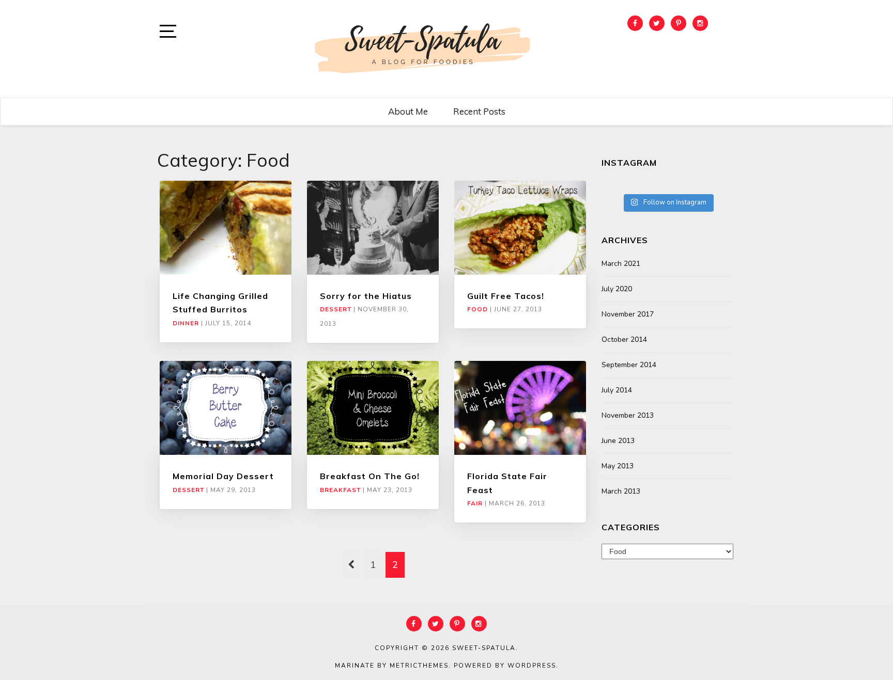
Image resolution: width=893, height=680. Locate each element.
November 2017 (628, 314)
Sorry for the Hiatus (366, 296)
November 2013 (628, 415)
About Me (408, 111)
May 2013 (618, 466)
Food (477, 309)
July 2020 (617, 289)
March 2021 (621, 263)
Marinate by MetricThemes (392, 665)
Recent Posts (479, 111)
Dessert (335, 309)
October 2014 (624, 339)
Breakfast (340, 490)
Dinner (186, 323)
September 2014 (629, 365)
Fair (475, 503)
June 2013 (618, 441)
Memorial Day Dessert (223, 476)
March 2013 (621, 491)
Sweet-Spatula (484, 648)
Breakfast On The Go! (370, 476)
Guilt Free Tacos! (505, 296)
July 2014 (617, 390)
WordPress (531, 665)
